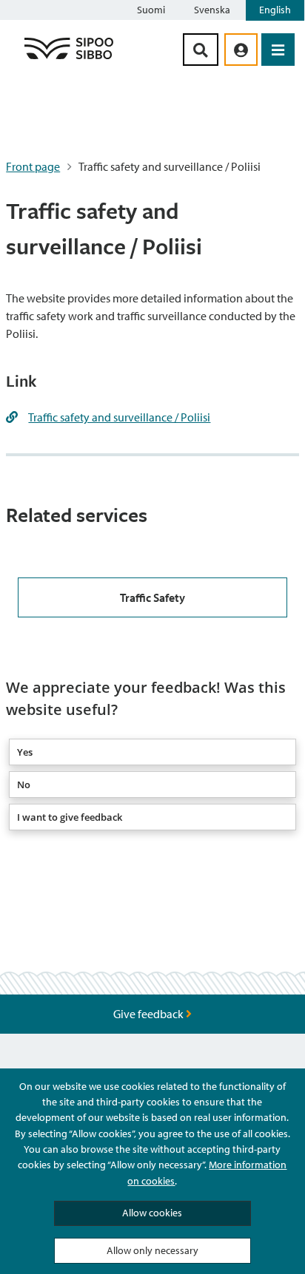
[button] (152, 752)
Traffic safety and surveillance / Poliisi (119, 417)
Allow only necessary (152, 1250)
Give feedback (149, 1013)
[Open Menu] (278, 49)
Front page (33, 166)
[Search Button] (200, 49)
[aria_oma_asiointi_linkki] (241, 49)
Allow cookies (152, 1212)
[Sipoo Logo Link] (68, 58)
